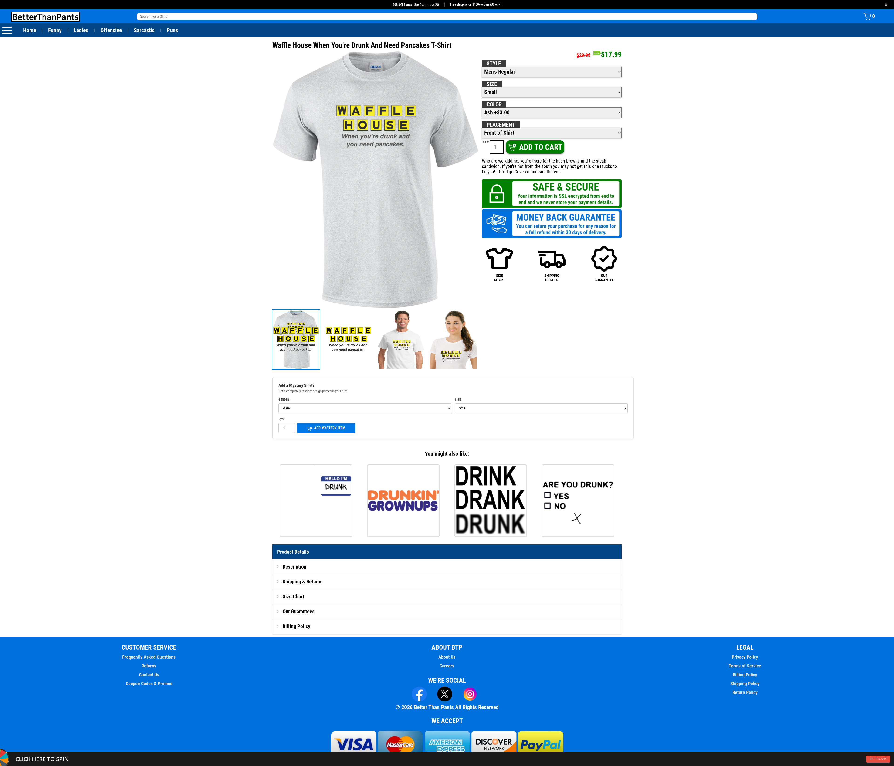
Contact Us (149, 674)
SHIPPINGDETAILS (551, 277)
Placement (501, 125)
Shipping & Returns (302, 582)
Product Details (293, 552)
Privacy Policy (745, 657)
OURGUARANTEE (604, 277)
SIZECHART (499, 277)
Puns (172, 30)
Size (492, 84)
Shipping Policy (744, 683)
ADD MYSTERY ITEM (329, 428)
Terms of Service (745, 666)
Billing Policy (296, 626)
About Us (446, 657)
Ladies (81, 30)
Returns (149, 666)
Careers (447, 666)
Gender (283, 399)
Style (494, 63)
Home (29, 30)
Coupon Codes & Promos (149, 683)
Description (294, 567)
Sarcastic (144, 30)
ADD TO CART (540, 147)
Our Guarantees (299, 611)
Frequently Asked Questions (149, 657)
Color (494, 104)
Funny (55, 30)
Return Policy (745, 692)
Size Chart (293, 596)
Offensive (111, 30)
